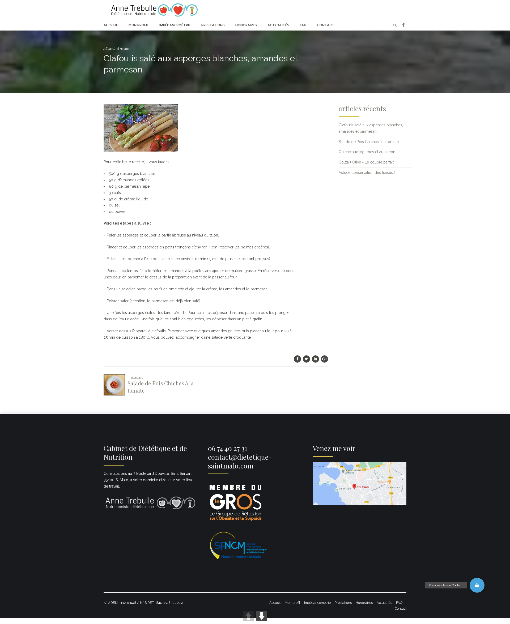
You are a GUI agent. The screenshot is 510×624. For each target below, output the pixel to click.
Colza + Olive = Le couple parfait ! (367, 162)
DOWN (261, 616)
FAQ (303, 25)
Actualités (278, 25)
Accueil (111, 25)
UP (248, 616)
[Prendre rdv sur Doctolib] (477, 585)
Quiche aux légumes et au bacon (367, 152)
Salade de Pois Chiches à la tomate (369, 142)
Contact (325, 25)
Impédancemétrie (175, 25)
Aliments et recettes (117, 48)
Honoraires (246, 25)
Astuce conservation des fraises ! (367, 172)
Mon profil (139, 25)
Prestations (213, 25)
